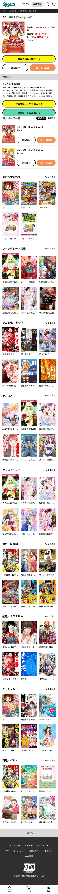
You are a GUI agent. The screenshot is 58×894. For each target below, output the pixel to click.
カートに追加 (42, 67)
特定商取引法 (42, 845)
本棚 (48, 891)
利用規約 (29, 845)
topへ (29, 832)
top (4, 11)
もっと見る (50, 177)
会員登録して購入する (29, 58)
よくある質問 (15, 845)
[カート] (54, 4)
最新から (52, 118)
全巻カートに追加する (29, 112)
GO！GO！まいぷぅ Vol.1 (30, 127)
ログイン (25, 4)
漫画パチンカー (44, 37)
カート (29, 891)
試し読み (15, 67)
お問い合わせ (35, 851)
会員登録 (37, 4)
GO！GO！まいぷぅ (28, 11)
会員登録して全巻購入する (29, 103)
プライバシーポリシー (15, 851)
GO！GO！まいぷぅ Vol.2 (30, 149)
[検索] (47, 4)
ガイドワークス (42, 34)
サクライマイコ (42, 27)
